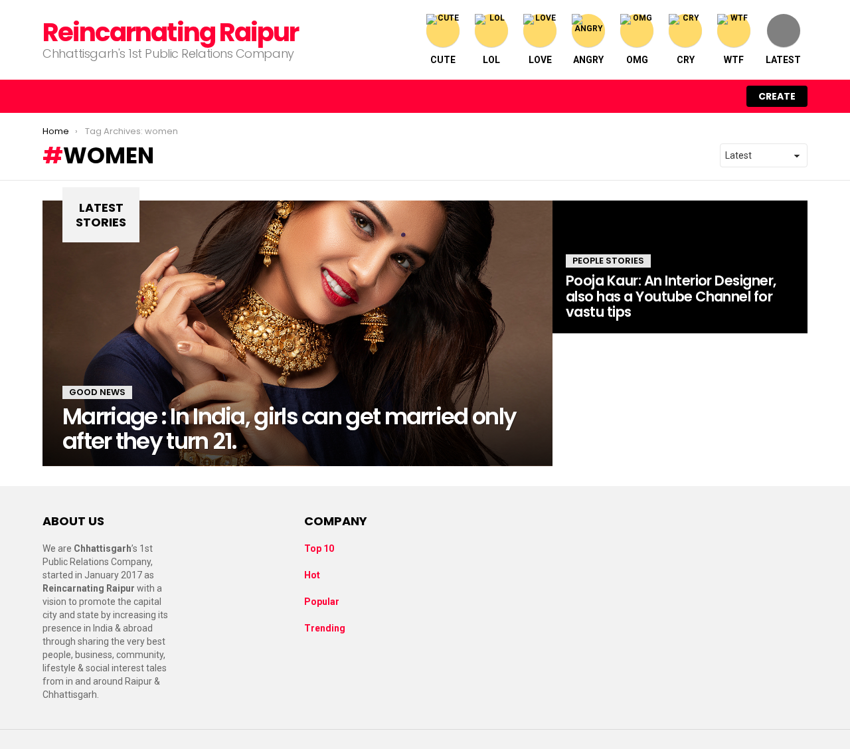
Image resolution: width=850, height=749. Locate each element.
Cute (443, 59)
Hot (312, 575)
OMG (637, 59)
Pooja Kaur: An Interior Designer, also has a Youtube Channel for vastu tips (671, 296)
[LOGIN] (722, 96)
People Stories (608, 260)
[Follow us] (666, 96)
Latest (783, 59)
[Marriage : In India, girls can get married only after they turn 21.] (297, 333)
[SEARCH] (694, 96)
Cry (686, 59)
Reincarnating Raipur (170, 32)
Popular (321, 601)
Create (777, 96)
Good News (97, 392)
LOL (491, 59)
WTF (734, 59)
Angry (588, 59)
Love (540, 59)
